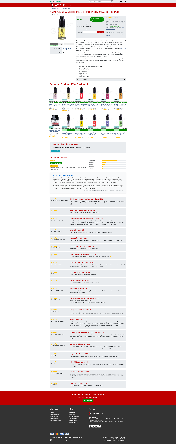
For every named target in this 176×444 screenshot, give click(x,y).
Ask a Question (55, 150)
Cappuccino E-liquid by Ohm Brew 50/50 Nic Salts (120, 106)
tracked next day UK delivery (114, 22)
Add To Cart (100, 32)
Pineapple (64, 49)
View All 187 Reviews (56, 163)
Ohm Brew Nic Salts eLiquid (63, 8)
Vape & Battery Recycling (55, 420)
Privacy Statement (54, 416)
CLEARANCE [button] (121, 5)
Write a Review (54, 165)
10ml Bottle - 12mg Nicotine (84, 29)
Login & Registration (74, 416)
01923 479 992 (98, 420)
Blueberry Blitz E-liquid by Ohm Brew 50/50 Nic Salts (107, 133)
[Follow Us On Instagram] (99, 426)
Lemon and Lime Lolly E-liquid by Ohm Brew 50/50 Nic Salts (120, 133)
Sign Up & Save (88, 400)
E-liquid (54, 8)
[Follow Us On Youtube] (96, 426)
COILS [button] (94, 5)
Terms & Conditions (54, 418)
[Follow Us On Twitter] (93, 426)
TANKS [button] (101, 5)
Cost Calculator (73, 420)
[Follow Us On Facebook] (90, 426)
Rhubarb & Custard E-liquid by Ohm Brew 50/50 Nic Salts (54, 106)
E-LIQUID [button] (70, 5)
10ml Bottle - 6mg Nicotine (84, 26)
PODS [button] (87, 5)
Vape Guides (72, 414)
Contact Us (72, 412)
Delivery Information (54, 414)
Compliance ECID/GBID (82, 79)
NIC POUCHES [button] (110, 5)
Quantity (80, 32)
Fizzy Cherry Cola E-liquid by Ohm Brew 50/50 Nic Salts (106, 106)
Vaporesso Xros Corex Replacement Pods (54, 131)
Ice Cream (64, 48)
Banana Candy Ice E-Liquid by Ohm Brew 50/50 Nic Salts (80, 133)
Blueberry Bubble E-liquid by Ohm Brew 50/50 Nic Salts (67, 133)
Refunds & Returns (73, 422)
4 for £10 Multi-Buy (97, 19)
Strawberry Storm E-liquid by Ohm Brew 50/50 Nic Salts (93, 133)
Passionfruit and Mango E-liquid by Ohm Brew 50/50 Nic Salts (94, 106)
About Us (52, 412)
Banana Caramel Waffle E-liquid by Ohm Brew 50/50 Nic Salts (68, 106)
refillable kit (123, 48)
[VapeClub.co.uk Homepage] (50, 8)
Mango (69, 48)
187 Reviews (115, 17)
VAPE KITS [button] (79, 5)
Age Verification (73, 418)
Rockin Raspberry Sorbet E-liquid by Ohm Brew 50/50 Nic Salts (81, 106)
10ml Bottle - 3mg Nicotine (84, 24)
